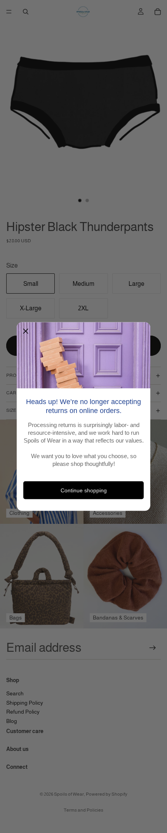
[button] (26, 331)
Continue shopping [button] (84, 490)
